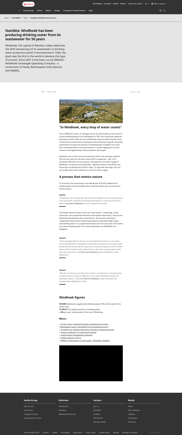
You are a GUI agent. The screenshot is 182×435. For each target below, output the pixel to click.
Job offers (97, 410)
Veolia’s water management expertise (76, 335)
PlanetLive (132, 422)
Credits (54, 432)
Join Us (96, 406)
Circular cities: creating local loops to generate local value (84, 324)
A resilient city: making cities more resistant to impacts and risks (87, 329)
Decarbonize (63, 406)
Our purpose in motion (32, 418)
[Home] (19, 11)
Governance (28, 410)
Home (6, 18)
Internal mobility (99, 422)
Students (96, 414)
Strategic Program (31, 414)
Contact (46, 432)
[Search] (160, 10)
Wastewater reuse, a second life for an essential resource (84, 327)
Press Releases (134, 410)
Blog (90, 10)
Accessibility (65, 432)
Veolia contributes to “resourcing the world (78, 332)
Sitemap (116, 432)
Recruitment (98, 418)
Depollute (62, 410)
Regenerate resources (67, 414)
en (146, 4)
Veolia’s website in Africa (71, 338)
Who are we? (29, 406)
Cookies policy (104, 432)
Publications (132, 418)
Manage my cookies (129, 432)
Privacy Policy (90, 432)
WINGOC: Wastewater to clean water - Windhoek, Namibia (85, 340)
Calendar (131, 414)
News (26, 18)
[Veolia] (28, 4)
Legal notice (77, 432)
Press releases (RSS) (31, 432)
